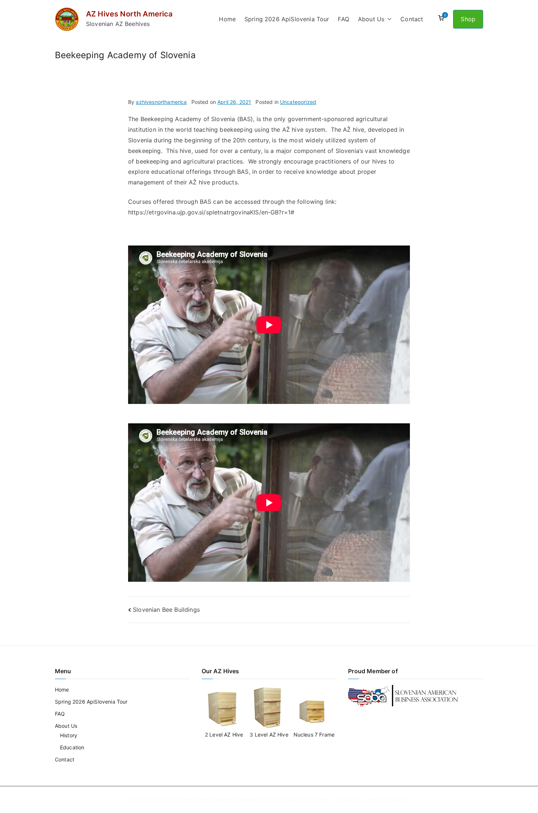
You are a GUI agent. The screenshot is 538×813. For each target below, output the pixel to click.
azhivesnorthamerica (161, 102)
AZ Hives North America (129, 14)
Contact (411, 19)
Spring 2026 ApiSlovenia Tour (286, 19)
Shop (468, 19)
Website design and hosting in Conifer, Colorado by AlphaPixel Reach (322, 800)
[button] (388, 19)
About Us (371, 19)
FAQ (343, 19)
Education (72, 747)
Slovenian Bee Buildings (166, 609)
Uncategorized (298, 102)
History (68, 735)
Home (227, 19)
